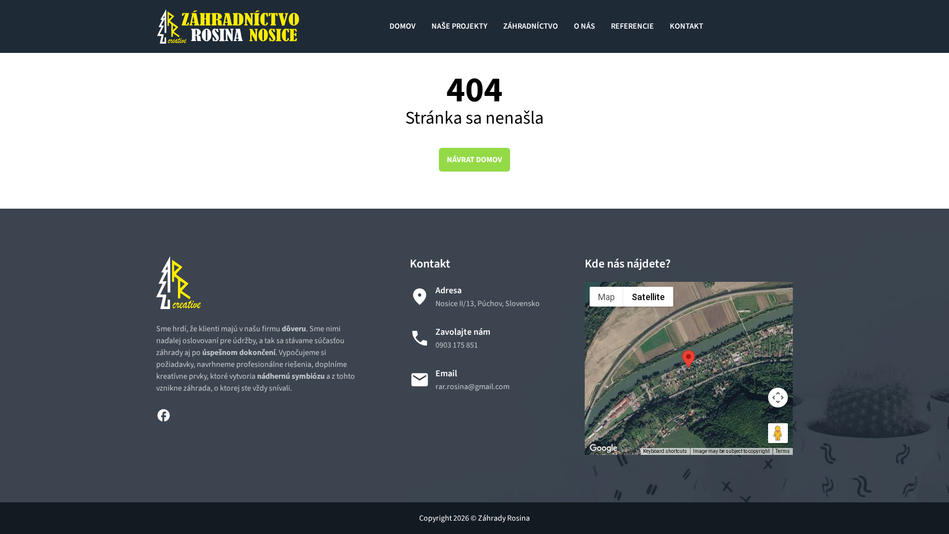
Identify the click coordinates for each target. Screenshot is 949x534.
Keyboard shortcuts (665, 451)
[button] (688, 359)
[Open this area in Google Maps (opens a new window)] (603, 448)
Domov (402, 26)
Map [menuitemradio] (606, 297)
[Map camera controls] (778, 397)
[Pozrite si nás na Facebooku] (163, 414)
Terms (783, 451)
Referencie (632, 26)
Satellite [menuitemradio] (648, 297)
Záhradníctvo (530, 26)
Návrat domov (474, 159)
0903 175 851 (456, 345)
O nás (584, 26)
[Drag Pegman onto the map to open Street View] (778, 433)
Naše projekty (459, 26)
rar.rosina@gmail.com (472, 386)
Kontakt (686, 26)
